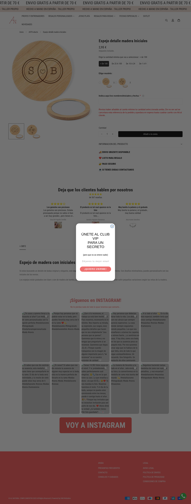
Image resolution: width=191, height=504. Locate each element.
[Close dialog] (112, 226)
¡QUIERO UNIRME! (95, 269)
